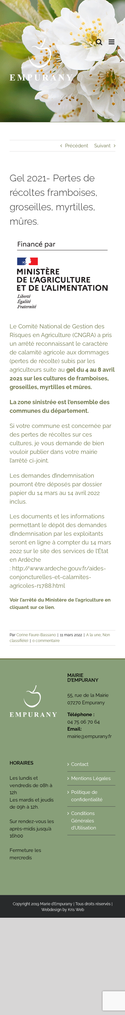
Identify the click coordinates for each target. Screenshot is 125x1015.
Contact (79, 764)
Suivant (102, 146)
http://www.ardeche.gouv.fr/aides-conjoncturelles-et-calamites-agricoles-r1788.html (58, 577)
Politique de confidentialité (87, 795)
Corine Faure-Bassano (36, 635)
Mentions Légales (91, 778)
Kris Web (76, 909)
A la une (93, 635)
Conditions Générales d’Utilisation (83, 821)
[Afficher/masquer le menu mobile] (112, 42)
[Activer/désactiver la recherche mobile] (99, 42)
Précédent (76, 146)
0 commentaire (46, 640)
